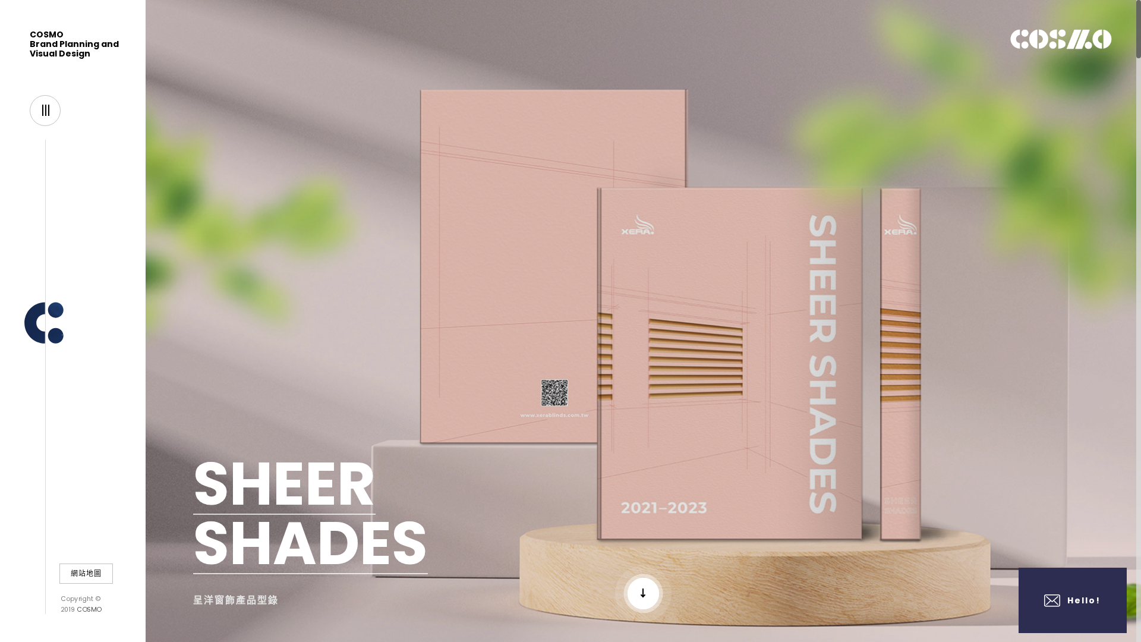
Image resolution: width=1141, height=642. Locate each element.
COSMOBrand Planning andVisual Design (74, 44)
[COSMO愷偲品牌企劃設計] (73, 319)
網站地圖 (86, 573)
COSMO (89, 609)
